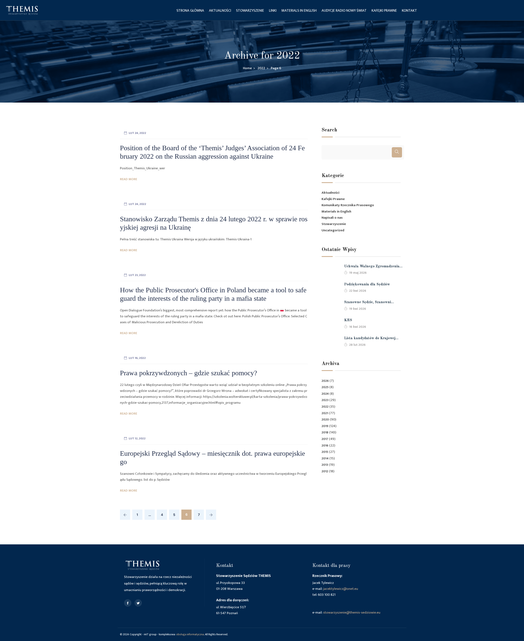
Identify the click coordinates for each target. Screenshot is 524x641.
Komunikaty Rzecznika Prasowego (348, 205)
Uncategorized (333, 230)
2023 (325, 400)
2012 (325, 471)
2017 (325, 439)
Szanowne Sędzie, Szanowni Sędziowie (367, 302)
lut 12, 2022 (137, 438)
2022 (325, 406)
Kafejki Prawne (384, 11)
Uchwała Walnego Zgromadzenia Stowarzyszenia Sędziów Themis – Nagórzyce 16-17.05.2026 (372, 267)
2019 (325, 426)
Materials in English (299, 11)
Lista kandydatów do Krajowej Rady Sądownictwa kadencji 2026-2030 (373, 338)
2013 (325, 465)
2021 (325, 413)
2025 (325, 387)
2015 (325, 452)
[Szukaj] (397, 152)
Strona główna (190, 11)
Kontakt (409, 11)
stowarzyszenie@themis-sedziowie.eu (351, 612)
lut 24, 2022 (137, 133)
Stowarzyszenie (250, 11)
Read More (128, 179)
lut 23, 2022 (137, 275)
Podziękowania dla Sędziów (367, 284)
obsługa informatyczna (190, 634)
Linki (273, 11)
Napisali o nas (332, 217)
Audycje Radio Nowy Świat (344, 11)
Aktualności (220, 11)
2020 (325, 419)
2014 (325, 458)
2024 (325, 394)
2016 (325, 445)
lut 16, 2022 (137, 358)
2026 (325, 381)
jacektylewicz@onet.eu (340, 589)
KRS (348, 320)
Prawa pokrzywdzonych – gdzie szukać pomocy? (188, 373)
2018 (325, 432)
